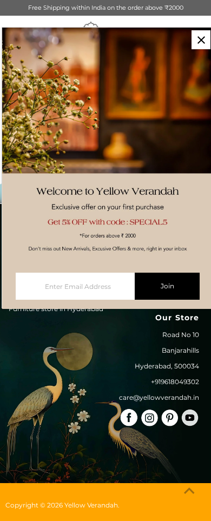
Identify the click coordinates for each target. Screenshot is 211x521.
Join (167, 286)
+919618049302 (175, 382)
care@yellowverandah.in (159, 397)
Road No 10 (180, 335)
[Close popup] (201, 39)
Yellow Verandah (91, 505)
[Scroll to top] (189, 491)
